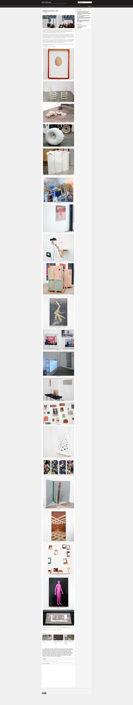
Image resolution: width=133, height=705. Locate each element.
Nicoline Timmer (54, 653)
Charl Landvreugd (65, 648)
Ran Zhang (50, 654)
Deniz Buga (44, 649)
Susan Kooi (52, 655)
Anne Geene (51, 648)
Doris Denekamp (62, 649)
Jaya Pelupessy (54, 650)
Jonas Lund (69, 650)
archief (43, 6)
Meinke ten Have (61, 652)
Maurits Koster (56, 652)
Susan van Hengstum (58, 655)
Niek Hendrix (79, 13)
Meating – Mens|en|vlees (46, 640)
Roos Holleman (55, 654)
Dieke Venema (52, 649)
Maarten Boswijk (62, 651)
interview (50, 6)
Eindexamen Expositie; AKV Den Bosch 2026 (84, 17)
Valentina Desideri (53, 656)
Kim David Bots (49, 651)
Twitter (89, 6)
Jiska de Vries (59, 650)
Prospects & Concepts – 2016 (50, 10)
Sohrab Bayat (49, 655)
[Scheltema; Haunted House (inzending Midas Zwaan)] (58, 637)
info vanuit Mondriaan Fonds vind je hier (65, 627)
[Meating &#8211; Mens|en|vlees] (47, 637)
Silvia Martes (44, 655)
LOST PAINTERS (46, 2)
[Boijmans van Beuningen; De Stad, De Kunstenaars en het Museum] (69, 637)
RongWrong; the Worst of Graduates (82, 12)
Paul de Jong (62, 653)
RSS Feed (88, 6)
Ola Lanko (58, 653)
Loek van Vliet (57, 651)
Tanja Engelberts (68, 655)
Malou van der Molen (68, 651)
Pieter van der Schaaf (45, 654)
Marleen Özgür (44, 652)
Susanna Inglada (63, 655)
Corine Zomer (71, 648)
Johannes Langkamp (64, 650)
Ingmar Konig (44, 650)
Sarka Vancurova (64, 654)
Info (53, 6)
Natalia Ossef (49, 653)
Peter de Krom (66, 653)
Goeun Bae (72, 649)
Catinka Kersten (60, 648)
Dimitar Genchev (57, 649)
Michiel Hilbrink (70, 652)
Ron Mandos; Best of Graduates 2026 (82, 11)
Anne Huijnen (56, 648)
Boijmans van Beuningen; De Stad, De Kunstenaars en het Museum (69, 641)
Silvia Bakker (69, 654)
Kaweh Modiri (44, 651)
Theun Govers (44, 656)
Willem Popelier (59, 656)
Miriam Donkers (44, 653)
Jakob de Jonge (49, 650)
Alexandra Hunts (46, 648)
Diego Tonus (48, 649)
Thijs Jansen (49, 656)
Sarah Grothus (59, 654)
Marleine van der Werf (50, 652)
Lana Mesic (53, 651)
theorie (46, 6)
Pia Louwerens (71, 653)
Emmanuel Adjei (67, 649)
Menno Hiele (65, 652)
